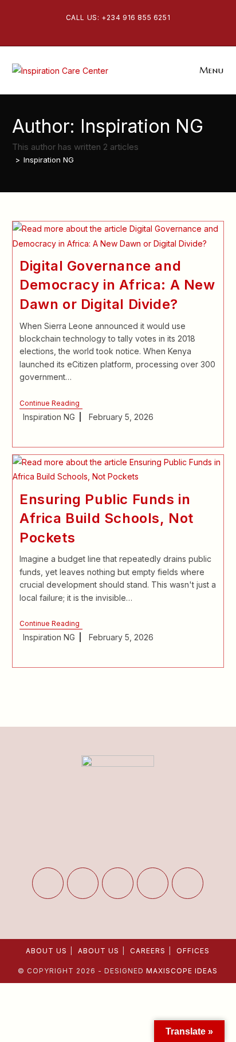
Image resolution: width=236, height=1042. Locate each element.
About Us (46, 950)
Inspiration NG (48, 159)
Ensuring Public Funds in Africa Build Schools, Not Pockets (106, 518)
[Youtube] (187, 883)
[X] (48, 883)
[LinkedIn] (152, 883)
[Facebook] (83, 883)
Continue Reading (50, 404)
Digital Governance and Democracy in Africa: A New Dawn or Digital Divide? (117, 284)
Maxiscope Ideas (182, 970)
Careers (148, 950)
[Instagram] (117, 883)
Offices (193, 950)
